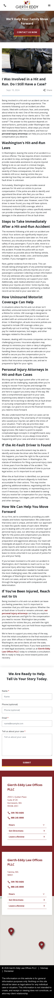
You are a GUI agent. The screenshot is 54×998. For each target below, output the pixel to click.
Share (49, 90)
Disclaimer (9, 971)
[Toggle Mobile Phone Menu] (5, 5)
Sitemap (44, 968)
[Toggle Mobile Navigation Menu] (49, 5)
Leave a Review (16, 836)
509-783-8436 (17, 812)
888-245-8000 (17, 817)
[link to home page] (27, 5)
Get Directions (16, 830)
